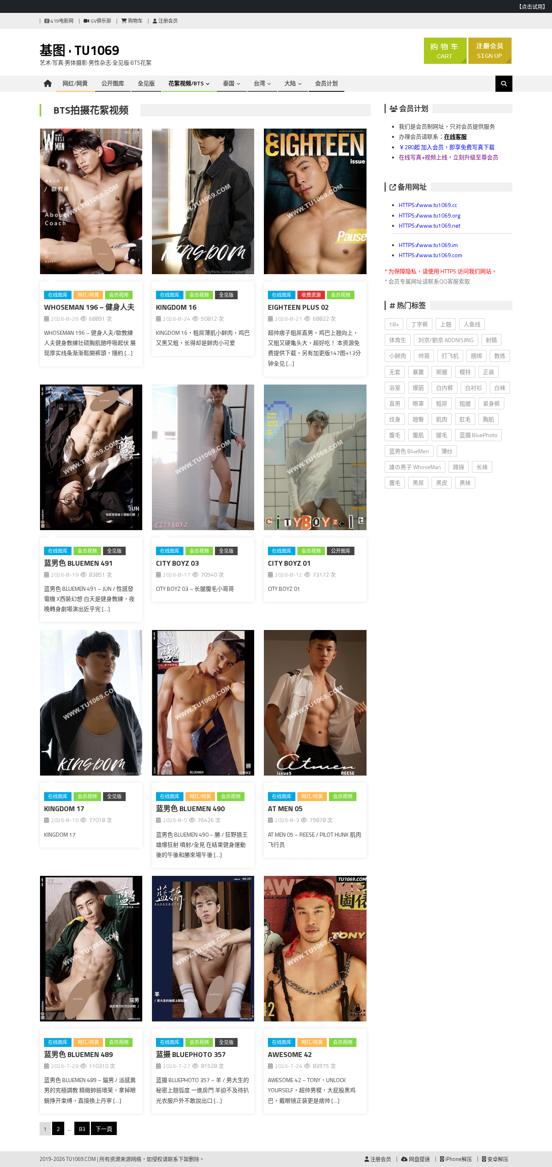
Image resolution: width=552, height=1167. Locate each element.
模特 (465, 372)
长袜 (482, 467)
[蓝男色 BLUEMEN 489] (91, 950)
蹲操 (458, 467)
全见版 (146, 83)
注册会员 (167, 21)
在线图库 (57, 295)
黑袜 (465, 482)
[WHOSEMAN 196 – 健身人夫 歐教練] (91, 203)
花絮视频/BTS (186, 83)
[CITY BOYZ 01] (315, 459)
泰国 (228, 83)
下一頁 (103, 1129)
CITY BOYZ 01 (289, 563)
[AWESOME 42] (315, 950)
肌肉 (441, 419)
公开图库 (112, 83)
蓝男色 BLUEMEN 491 (78, 563)
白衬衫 (473, 387)
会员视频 (119, 295)
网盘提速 (419, 1159)
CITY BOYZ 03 (177, 563)
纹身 (394, 419)
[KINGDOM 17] (91, 704)
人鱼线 (472, 324)
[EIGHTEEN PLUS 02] (315, 203)
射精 (491, 340)
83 (82, 1129)
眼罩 (418, 403)
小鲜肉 (397, 355)
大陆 (290, 83)
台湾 (259, 83)
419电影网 (61, 21)
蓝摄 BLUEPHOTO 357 (191, 1054)
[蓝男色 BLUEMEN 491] (91, 459)
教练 (500, 355)
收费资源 (311, 295)
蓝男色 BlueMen (409, 451)
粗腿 (465, 403)
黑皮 (441, 482)
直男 (394, 403)
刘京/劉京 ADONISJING (446, 340)
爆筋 (418, 387)
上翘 (445, 324)
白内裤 (444, 387)
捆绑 (476, 355)
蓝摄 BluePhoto (478, 435)
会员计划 (326, 83)
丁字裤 (419, 324)
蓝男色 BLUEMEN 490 (190, 808)
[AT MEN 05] (315, 704)
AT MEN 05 (285, 808)
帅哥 (424, 355)
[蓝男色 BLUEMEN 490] (203, 704)
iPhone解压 (458, 1159)
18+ (394, 324)
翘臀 (418, 419)
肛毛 (465, 419)
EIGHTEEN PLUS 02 (298, 307)
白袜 (500, 387)
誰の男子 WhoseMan (415, 467)
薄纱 (447, 451)
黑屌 (418, 482)
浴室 (394, 387)
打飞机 (450, 355)
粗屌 (441, 403)
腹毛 (394, 435)
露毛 (394, 482)
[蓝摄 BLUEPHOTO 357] (203, 950)
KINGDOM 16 (176, 307)
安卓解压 (497, 1159)
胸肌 (488, 419)
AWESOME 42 (290, 1054)
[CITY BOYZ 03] (203, 459)
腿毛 (441, 435)
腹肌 (418, 435)
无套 (394, 372)
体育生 (397, 340)
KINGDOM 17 (64, 808)
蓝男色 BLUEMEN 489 (78, 1054)
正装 (488, 372)
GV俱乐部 (100, 21)
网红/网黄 (75, 83)
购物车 (135, 21)
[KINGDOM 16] (203, 203)
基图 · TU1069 (79, 50)
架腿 (441, 372)
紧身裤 (491, 403)
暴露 (418, 372)
